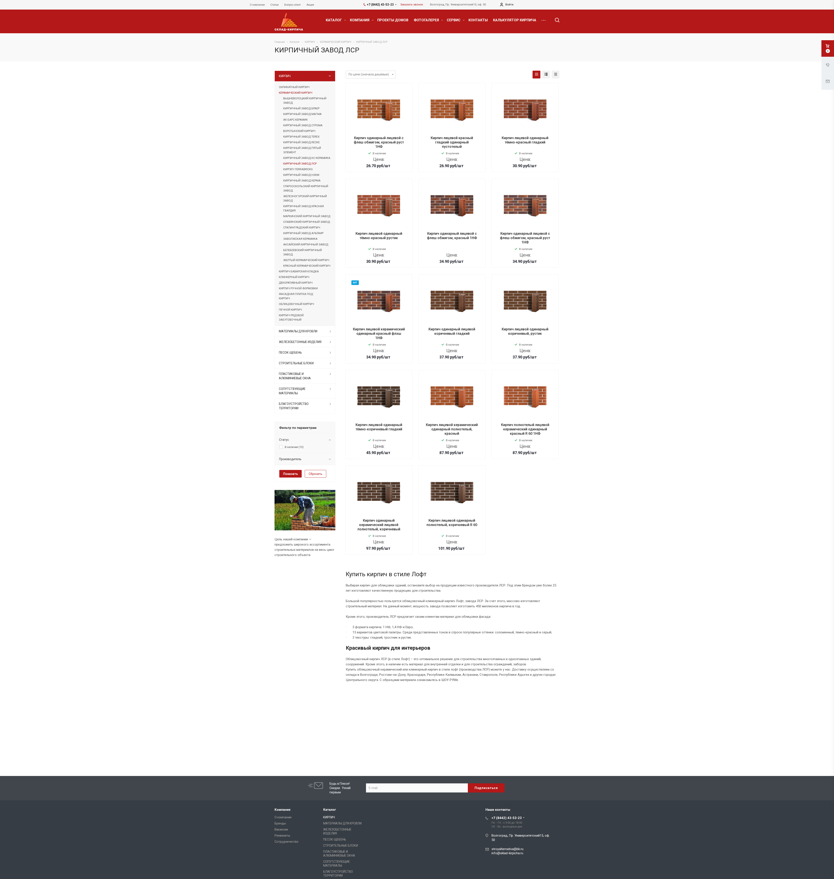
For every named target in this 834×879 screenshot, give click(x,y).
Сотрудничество (286, 841)
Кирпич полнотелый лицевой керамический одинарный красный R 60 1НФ (525, 429)
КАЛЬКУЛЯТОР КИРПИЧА (514, 20)
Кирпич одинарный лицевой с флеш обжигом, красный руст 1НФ (379, 142)
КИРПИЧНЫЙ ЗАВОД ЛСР (300, 163)
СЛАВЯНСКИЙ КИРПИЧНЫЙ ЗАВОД (306, 221)
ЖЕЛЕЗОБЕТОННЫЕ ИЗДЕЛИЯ (300, 342)
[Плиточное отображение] (536, 74)
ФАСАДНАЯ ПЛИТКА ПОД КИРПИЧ (296, 296)
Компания (282, 810)
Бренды (280, 823)
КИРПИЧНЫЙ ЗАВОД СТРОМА (303, 125)
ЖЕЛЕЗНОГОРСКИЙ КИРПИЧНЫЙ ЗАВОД (305, 198)
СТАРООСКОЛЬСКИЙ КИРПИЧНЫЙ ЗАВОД (305, 188)
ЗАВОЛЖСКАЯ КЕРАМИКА (300, 238)
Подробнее (379, 175)
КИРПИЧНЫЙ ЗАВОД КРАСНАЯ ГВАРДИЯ (303, 208)
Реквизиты (282, 835)
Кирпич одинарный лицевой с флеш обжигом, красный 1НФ (452, 235)
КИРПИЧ (285, 76)
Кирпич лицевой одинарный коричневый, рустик (525, 331)
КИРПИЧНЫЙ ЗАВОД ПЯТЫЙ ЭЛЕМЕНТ (302, 150)
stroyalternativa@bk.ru (507, 849)
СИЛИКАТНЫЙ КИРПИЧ (294, 87)
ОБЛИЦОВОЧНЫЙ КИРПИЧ (296, 304)
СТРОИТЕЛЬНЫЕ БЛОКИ (296, 363)
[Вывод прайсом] (555, 74)
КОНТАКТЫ (478, 20)
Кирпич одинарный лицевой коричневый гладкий (452, 331)
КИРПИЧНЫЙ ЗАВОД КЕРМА (302, 180)
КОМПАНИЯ (360, 20)
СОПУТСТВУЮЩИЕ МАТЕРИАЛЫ (292, 391)
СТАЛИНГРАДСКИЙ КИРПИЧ (301, 227)
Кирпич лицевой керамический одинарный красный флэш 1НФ (379, 333)
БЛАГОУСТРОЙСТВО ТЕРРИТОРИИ (294, 406)
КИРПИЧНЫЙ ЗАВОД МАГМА (302, 114)
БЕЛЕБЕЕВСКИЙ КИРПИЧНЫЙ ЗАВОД (302, 252)
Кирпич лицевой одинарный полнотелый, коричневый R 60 (452, 522)
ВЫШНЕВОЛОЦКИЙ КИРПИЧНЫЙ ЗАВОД (304, 100)
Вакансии (281, 829)
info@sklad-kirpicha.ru (507, 853)
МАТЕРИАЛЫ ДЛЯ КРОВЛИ (298, 331)
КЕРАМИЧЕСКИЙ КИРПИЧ (295, 92)
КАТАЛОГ (334, 20)
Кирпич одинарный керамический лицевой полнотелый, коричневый (378, 524)
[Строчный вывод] (546, 74)
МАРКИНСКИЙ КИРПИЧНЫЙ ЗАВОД (306, 216)
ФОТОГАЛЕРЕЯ (427, 20)
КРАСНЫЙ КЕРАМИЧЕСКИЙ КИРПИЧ (306, 265)
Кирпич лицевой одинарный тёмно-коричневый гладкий (379, 427)
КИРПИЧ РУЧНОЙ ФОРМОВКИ (298, 288)
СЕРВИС (454, 20)
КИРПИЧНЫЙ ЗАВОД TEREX (301, 136)
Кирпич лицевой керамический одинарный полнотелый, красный (452, 429)
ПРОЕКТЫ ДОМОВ (392, 20)
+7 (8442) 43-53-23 (506, 818)
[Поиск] (555, 20)
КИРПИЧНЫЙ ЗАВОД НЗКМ (301, 174)
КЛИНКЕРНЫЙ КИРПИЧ (294, 277)
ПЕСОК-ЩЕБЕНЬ (290, 352)
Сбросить (315, 474)
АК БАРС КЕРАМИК (295, 119)
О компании (283, 817)
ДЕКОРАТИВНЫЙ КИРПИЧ (296, 282)
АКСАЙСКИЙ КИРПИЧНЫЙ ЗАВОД (305, 244)
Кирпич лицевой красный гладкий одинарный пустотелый (452, 142)
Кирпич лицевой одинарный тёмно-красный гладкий (525, 140)
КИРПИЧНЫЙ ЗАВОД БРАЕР (301, 108)
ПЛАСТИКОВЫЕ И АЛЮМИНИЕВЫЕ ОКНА (295, 376)
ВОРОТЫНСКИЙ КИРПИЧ (299, 131)
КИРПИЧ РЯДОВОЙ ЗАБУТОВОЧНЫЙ (291, 317)
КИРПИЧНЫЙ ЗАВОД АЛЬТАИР (303, 233)
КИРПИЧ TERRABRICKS (298, 169)
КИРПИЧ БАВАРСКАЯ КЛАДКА (299, 271)
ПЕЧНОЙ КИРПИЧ (290, 309)
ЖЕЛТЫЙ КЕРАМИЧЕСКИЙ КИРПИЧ (306, 260)
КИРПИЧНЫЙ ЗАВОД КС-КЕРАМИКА (306, 158)
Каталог (329, 810)
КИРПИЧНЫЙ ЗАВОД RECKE (301, 142)
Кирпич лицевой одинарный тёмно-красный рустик (379, 235)
